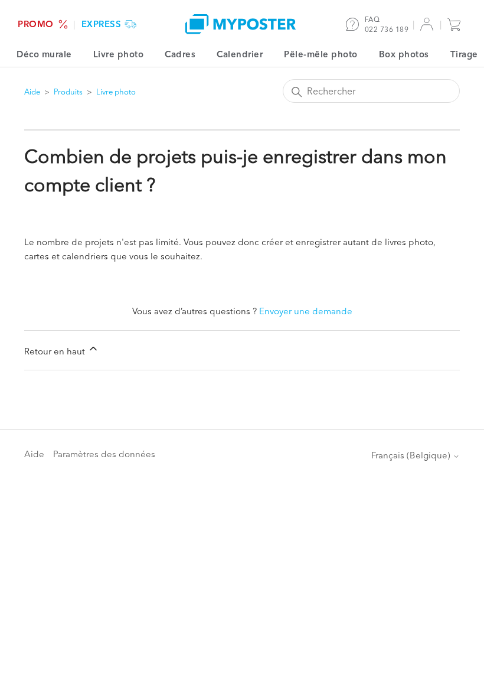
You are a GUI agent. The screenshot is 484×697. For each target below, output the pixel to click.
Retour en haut (55, 351)
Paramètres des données (104, 454)
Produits (68, 91)
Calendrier (240, 54)
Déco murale (44, 54)
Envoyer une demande (305, 311)
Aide (32, 91)
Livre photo (118, 54)
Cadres (180, 54)
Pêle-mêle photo (321, 54)
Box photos (404, 54)
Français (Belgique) (412, 455)
